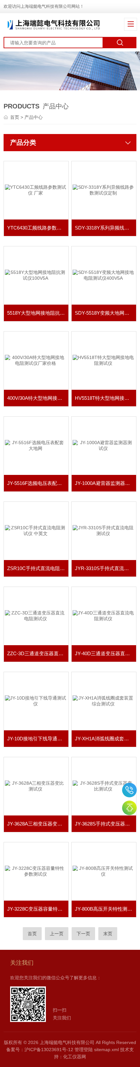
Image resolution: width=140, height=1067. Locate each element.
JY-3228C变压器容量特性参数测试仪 (37, 909)
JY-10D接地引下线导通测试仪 (37, 738)
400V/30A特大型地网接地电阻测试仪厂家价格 (37, 398)
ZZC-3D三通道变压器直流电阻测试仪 (37, 653)
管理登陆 (84, 1049)
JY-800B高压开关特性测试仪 (105, 909)
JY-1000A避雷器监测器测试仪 (105, 483)
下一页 (83, 933)
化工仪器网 (74, 1056)
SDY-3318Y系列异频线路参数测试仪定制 (105, 227)
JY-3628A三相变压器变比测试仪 (37, 823)
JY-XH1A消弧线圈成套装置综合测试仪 (105, 738)
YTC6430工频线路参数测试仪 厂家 (37, 227)
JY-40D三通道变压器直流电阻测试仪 (105, 653)
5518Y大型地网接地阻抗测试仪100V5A (37, 313)
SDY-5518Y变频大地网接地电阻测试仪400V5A (105, 313)
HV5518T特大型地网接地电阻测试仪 (105, 398)
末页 (107, 933)
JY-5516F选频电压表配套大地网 (37, 483)
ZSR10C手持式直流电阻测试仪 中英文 (37, 568)
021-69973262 (129, 790)
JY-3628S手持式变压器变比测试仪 (105, 823)
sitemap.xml (106, 1049)
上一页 (56, 933)
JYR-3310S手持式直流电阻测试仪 (105, 568)
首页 (15, 117)
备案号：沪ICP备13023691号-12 (39, 1049)
